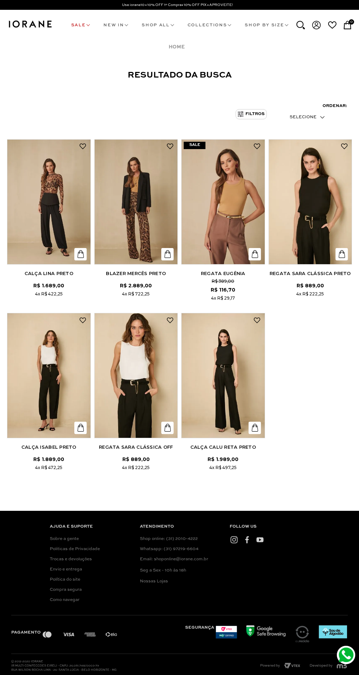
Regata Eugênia (223, 273)
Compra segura (66, 590)
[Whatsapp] (347, 656)
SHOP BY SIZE (264, 25)
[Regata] (223, 202)
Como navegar (65, 600)
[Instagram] (234, 539)
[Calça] (48, 202)
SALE (78, 25)
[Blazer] (136, 202)
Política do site (65, 579)
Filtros (255, 114)
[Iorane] (30, 28)
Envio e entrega (66, 569)
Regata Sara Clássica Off (136, 447)
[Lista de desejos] (332, 25)
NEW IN (113, 25)
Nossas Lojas (154, 581)
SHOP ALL (155, 25)
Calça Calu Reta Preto (223, 447)
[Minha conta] (316, 25)
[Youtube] (260, 539)
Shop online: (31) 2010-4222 (169, 539)
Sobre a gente (64, 539)
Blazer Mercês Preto (136, 273)
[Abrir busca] (301, 25)
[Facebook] (247, 539)
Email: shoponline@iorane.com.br (174, 559)
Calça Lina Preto (49, 273)
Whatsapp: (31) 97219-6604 (169, 549)
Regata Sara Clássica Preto (310, 273)
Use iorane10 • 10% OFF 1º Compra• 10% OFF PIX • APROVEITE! (177, 5)
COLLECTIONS (207, 25)
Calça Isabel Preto (48, 447)
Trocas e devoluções (71, 559)
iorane (178, 47)
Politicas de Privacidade (75, 549)
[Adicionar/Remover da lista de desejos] (83, 146)
